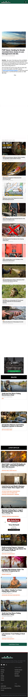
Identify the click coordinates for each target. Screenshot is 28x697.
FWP (3, 398)
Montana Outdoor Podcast (8, 553)
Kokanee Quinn (5, 574)
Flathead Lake (5, 492)
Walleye (2, 675)
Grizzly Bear (9, 429)
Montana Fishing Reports (8, 494)
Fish (5, 429)
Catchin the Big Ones (7, 491)
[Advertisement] (14, 18)
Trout (2, 673)
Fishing (2, 671)
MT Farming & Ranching (6, 688)
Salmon (2, 678)
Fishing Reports (16, 491)
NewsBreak (17, 675)
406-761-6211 (14, 528)
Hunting (4, 470)
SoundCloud (17, 671)
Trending (16, 494)
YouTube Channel (18, 669)
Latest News (3, 686)
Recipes (2, 680)
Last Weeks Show (13, 492)
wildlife (15, 470)
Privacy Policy (17, 686)
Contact (2, 690)
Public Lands (9, 470)
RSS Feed (17, 673)
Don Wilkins (4, 595)
